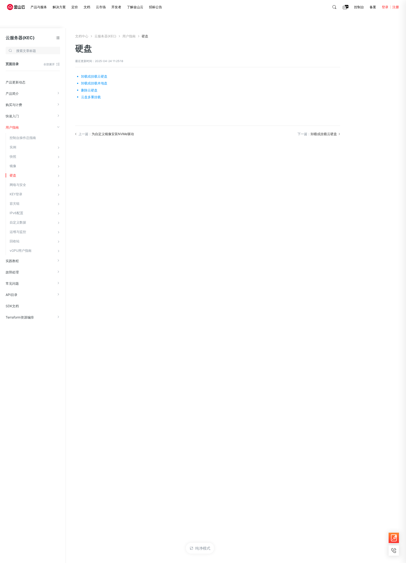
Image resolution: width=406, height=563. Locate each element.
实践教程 (12, 261)
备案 (373, 7)
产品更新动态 (15, 82)
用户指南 (12, 127)
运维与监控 (18, 232)
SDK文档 (12, 306)
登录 (385, 7)
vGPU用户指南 (20, 250)
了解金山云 (135, 7)
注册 (395, 7)
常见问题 (12, 283)
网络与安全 (18, 185)
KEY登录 (16, 194)
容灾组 (15, 203)
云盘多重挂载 (91, 97)
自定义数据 (18, 222)
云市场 (101, 7)
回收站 (15, 241)
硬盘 (13, 175)
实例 (13, 147)
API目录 (11, 295)
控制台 (359, 7)
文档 (87, 7)
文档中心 (81, 36)
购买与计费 (14, 105)
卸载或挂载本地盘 (94, 83)
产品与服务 (39, 7)
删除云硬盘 (89, 90)
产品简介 (12, 93)
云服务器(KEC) (20, 37)
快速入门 (12, 116)
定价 (74, 7)
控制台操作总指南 (23, 138)
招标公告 (155, 7)
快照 (13, 156)
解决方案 (59, 7)
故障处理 (12, 272)
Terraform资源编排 (20, 317)
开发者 (116, 7)
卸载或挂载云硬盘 (94, 76)
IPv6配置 (16, 213)
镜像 (13, 166)
